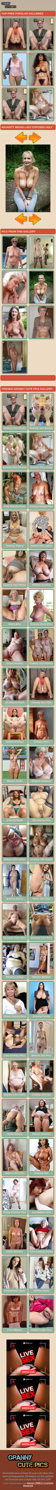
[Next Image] (35, 143)
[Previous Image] (21, 143)
